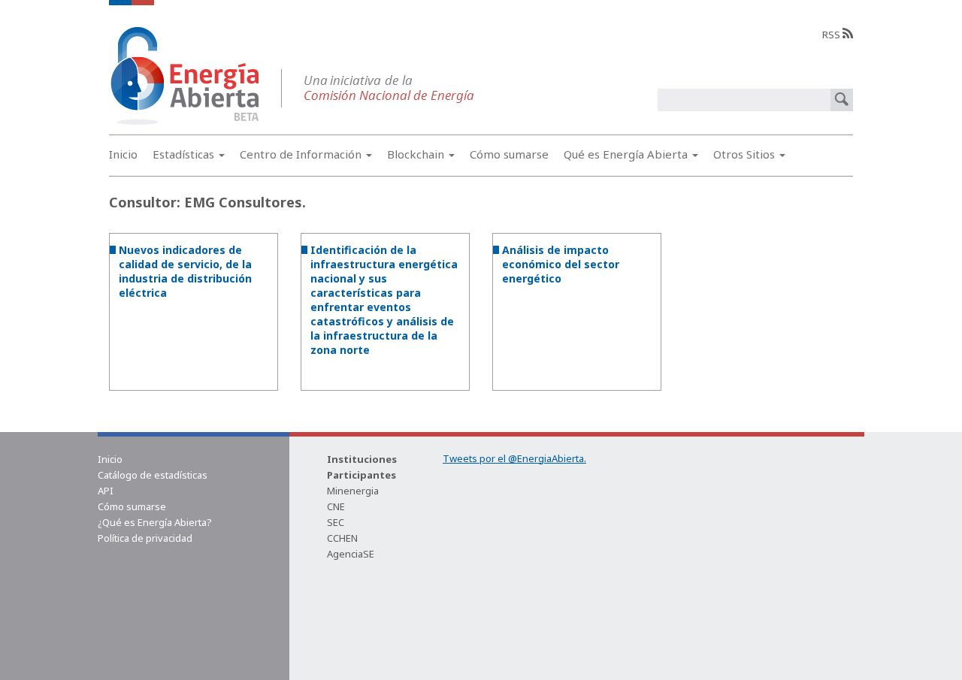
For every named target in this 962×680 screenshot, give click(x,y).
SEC (335, 522)
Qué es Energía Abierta (627, 154)
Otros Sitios (745, 154)
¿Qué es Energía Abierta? (155, 522)
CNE (336, 506)
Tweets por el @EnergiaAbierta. (514, 458)
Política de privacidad (145, 538)
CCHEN (342, 538)
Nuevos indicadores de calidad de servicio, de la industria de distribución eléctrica (185, 271)
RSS (832, 34)
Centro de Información (302, 154)
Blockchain (417, 154)
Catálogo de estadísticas (152, 475)
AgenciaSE (350, 554)
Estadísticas (185, 154)
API (105, 490)
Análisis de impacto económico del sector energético (560, 264)
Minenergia (353, 490)
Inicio (123, 154)
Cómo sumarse (509, 154)
